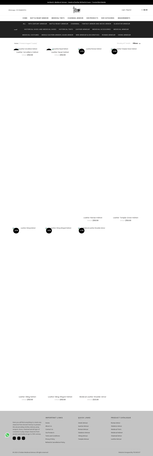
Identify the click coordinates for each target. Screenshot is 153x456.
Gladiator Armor (116, 426)
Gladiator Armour (122, 24)
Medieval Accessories (101, 29)
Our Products (92, 18)
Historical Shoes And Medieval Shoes (40, 29)
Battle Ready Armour (39, 18)
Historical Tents (66, 29)
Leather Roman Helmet (92, 217)
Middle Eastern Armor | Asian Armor (57, 35)
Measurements (124, 18)
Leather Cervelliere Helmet (27, 52)
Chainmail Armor (116, 436)
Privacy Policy (50, 439)
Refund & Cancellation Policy (55, 442)
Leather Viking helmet (27, 397)
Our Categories (107, 18)
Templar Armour (83, 439)
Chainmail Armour (75, 18)
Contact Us (49, 429)
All (24, 24)
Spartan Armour (83, 426)
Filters (135, 43)
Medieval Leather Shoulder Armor (92, 397)
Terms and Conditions (52, 436)
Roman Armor (115, 423)
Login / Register (126, 10)
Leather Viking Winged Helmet (60, 397)
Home (25, 18)
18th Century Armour (37, 24)
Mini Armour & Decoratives (87, 35)
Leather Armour (83, 29)
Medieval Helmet (117, 432)
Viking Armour (124, 35)
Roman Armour (108, 35)
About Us (48, 426)
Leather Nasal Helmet (60, 52)
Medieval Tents (58, 18)
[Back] (15, 29)
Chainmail (75, 24)
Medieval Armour (121, 29)
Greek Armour (83, 423)
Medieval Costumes (30, 35)
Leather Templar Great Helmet (125, 217)
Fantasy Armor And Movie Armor (96, 24)
